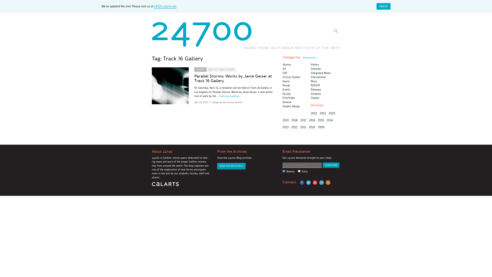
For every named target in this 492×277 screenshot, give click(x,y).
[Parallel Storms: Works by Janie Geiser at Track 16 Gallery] (170, 86)
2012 (294, 127)
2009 (321, 127)
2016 (312, 120)
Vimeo (321, 182)
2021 (323, 113)
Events (230, 102)
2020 (332, 113)
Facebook (302, 182)
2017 (303, 120)
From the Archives (232, 152)
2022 (314, 113)
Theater (315, 97)
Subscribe (331, 165)
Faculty (287, 93)
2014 (330, 120)
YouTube (315, 182)
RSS (328, 182)
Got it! (383, 6)
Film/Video (289, 97)
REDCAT (315, 85)
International (318, 76)
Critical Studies (291, 76)
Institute (316, 68)
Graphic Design (291, 106)
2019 (286, 120)
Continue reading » (229, 96)
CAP (285, 72)
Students (316, 93)
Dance (286, 81)
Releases (316, 89)
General (238, 102)
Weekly (290, 171)
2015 (321, 120)
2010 (312, 127)
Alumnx (287, 64)
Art (224, 102)
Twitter (308, 182)
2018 (294, 120)
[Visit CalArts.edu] (165, 185)
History (315, 64)
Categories (300, 57)
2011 (303, 127)
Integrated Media (321, 72)
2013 (286, 127)
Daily (305, 171)
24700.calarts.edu (165, 6)
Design (286, 85)
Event (200, 69)
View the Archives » (231, 166)
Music (314, 81)
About (162, 152)
